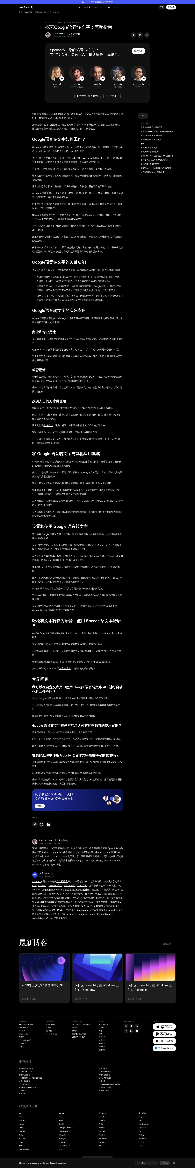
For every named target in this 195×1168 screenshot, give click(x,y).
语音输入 (78, 54)
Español (22, 1131)
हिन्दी (140, 1120)
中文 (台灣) (142, 1113)
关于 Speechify (104, 1024)
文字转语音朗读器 (105, 1072)
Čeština (21, 1117)
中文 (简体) (102, 1113)
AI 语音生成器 (50, 1024)
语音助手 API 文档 (78, 1037)
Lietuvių (141, 1142)
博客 (100, 1031)
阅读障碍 (89, 651)
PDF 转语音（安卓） (26, 1072)
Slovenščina (143, 1139)
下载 (95, 7)
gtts (142, 144)
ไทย (140, 1131)
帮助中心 (102, 1040)
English (141, 1117)
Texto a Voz (23, 1094)
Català (141, 1146)
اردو (60, 1149)
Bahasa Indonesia (65, 1146)
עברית (21, 1146)
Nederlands (103, 1117)
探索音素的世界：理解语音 (152, 127)
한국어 (101, 1124)
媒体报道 (102, 1047)
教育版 (74, 1031)
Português (142, 1135)
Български (22, 1139)
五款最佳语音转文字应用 (151, 139)
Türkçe (21, 1135)
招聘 (100, 1034)
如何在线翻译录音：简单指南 (152, 172)
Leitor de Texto (104, 1094)
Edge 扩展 (22, 1043)
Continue (164, 1163)
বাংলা (100, 1146)
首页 (20, 12)
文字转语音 (59, 54)
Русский (101, 1128)
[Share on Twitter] (140, 35)
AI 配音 (48, 1028)
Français (22, 1120)
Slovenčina (103, 1139)
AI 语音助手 (103, 1069)
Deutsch (102, 1120)
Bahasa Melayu (24, 1149)
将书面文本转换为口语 (75, 644)
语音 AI (82, 50)
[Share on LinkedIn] (147, 35)
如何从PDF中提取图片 (150, 152)
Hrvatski (62, 1142)
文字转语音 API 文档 (79, 1034)
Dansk (61, 1117)
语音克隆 (49, 1031)
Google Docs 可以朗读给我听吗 (110, 1084)
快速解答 (96, 54)
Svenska (102, 1131)
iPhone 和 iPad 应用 (26, 1024)
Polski (21, 1128)
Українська (142, 1128)
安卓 (73, 158)
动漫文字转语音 (24, 1081)
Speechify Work (51, 1034)
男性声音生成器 (104, 1075)
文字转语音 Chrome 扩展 (27, 1087)
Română (102, 1135)
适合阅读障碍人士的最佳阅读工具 (31, 1078)
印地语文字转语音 (105, 1087)
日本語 (61, 1124)
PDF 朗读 (22, 1091)
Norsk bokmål (144, 1124)
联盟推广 (102, 1037)
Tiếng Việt (62, 1135)
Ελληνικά (102, 1142)
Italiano (21, 1124)
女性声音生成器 (24, 1075)
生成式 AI (48, 425)
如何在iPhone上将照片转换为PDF (154, 160)
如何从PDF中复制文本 (150, 164)
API (101, 7)
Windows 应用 (24, 1034)
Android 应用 (23, 1028)
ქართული (62, 1139)
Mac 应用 (22, 1031)
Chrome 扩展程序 (25, 1040)
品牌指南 (102, 1050)
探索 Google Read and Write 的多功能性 (157, 131)
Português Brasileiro (66, 1128)
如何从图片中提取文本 (150, 148)
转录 (52, 124)
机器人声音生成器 (105, 1078)
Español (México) (65, 1131)
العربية (21, 1113)
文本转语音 (29, 12)
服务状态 (102, 1043)
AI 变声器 (102, 1081)
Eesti (21, 1142)
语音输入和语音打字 (26, 1069)
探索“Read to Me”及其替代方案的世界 (156, 168)
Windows (87, 158)
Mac (101, 158)
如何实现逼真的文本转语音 (152, 135)
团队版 (74, 1028)
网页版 (21, 1037)
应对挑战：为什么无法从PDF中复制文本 (157, 156)
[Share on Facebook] (133, 35)
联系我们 (102, 1028)
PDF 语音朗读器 (24, 1084)
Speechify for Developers (81, 1024)
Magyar (61, 1113)
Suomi (61, 1120)
